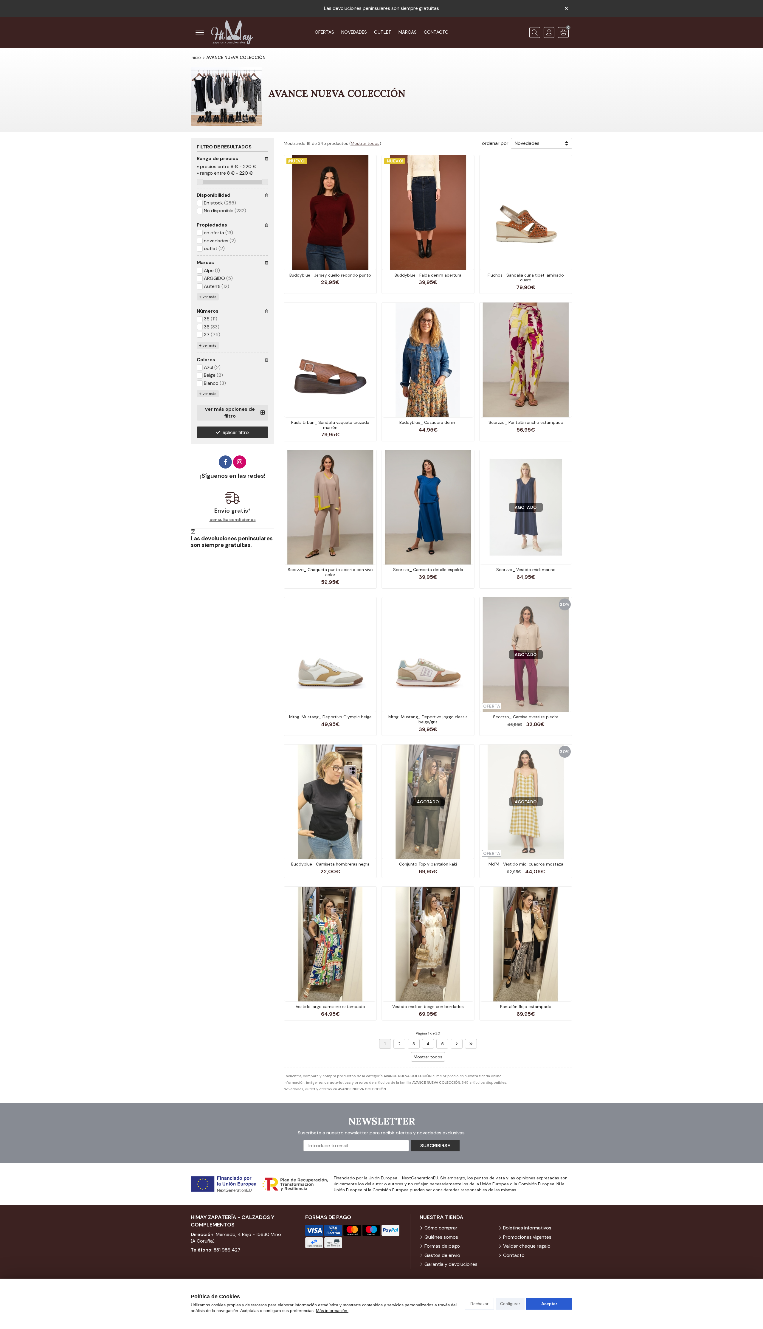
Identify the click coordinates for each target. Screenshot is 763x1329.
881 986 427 (227, 1250)
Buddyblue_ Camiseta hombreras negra (330, 864)
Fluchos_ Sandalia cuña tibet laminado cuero (526, 277)
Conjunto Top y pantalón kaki (428, 864)
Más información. (332, 1310)
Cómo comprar (441, 1228)
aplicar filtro (236, 432)
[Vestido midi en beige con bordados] (428, 944)
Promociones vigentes (527, 1237)
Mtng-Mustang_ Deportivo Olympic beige (330, 716)
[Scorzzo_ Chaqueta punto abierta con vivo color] (330, 507)
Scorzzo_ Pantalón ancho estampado (525, 422)
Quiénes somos (441, 1237)
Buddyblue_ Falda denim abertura (428, 275)
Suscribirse (435, 1145)
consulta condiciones (233, 519)
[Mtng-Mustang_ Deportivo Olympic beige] (330, 654)
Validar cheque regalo (526, 1246)
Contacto (514, 1255)
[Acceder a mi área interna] (549, 32)
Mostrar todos (365, 143)
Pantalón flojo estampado (525, 1006)
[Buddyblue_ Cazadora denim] (428, 360)
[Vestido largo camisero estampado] (330, 944)
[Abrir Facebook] (225, 462)
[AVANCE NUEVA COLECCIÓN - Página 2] (457, 1044)
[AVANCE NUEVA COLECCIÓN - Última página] (471, 1044)
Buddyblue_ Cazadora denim (428, 422)
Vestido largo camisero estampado (330, 1006)
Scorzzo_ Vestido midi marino (526, 569)
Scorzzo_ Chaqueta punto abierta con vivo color (330, 572)
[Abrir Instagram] (240, 462)
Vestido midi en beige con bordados (428, 1006)
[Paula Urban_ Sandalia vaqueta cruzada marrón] (330, 360)
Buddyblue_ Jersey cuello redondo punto (330, 275)
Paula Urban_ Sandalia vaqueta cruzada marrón (330, 425)
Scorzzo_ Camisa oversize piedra (526, 716)
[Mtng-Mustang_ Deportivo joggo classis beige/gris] (428, 654)
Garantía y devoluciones (450, 1264)
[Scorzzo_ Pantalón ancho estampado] (526, 360)
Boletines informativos (527, 1228)
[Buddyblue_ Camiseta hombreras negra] (330, 802)
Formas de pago (442, 1246)
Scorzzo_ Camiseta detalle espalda (428, 569)
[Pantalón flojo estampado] (526, 944)
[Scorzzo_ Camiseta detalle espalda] (428, 507)
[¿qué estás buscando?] (534, 32)
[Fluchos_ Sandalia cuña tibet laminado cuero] (526, 212)
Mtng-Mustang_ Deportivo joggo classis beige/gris (428, 719)
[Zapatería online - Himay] (232, 32)
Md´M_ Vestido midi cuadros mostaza (525, 864)
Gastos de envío (442, 1255)
